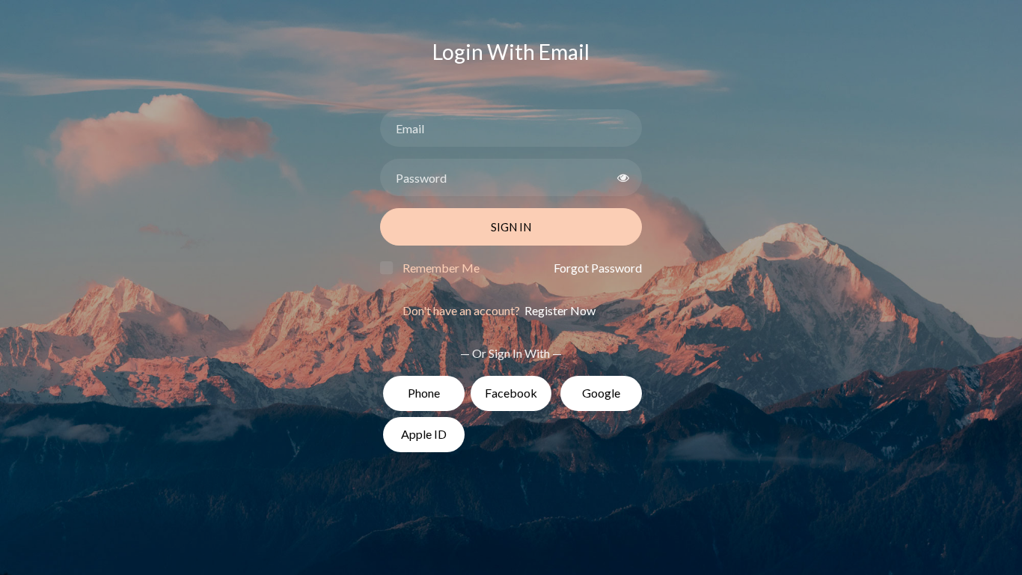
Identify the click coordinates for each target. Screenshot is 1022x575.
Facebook (511, 393)
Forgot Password (598, 268)
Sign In (511, 227)
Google (601, 393)
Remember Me (441, 268)
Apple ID (424, 434)
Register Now (559, 310)
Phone (424, 393)
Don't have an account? (499, 310)
